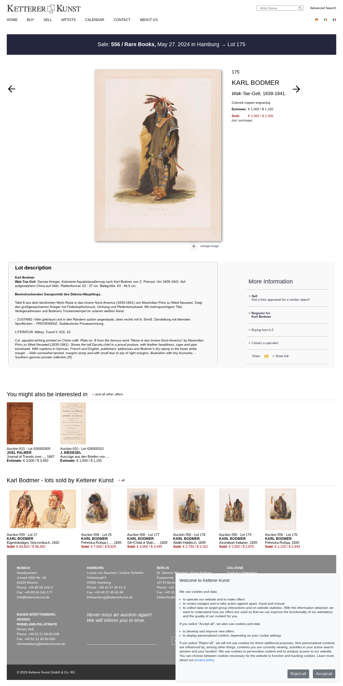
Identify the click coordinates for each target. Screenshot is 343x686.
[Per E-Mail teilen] (265, 356)
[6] (296, 89)
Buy (30, 20)
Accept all (324, 674)
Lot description (33, 268)
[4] (11, 89)
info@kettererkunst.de (33, 597)
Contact (122, 20)
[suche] (300, 8)
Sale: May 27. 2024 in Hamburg (159, 44)
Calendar (94, 20)
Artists (68, 20)
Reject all (298, 674)
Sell (47, 20)
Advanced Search (323, 8)
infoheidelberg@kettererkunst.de (41, 644)
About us (149, 20)
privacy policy (204, 660)
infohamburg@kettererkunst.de (110, 597)
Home (12, 20)
